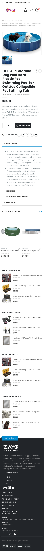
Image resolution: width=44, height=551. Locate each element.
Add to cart (24, 126)
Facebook (19, 135)
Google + (32, 135)
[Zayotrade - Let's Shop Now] (10, 10)
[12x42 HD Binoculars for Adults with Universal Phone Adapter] (6, 320)
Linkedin (15, 534)
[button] (34, 211)
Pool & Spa (5, 248)
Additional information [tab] (17, 197)
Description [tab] (11, 143)
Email (36, 135)
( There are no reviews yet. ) (22, 94)
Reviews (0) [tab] (11, 202)
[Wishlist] (31, 10)
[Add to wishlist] (20, 249)
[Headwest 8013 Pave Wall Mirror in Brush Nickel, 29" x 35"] (6, 340)
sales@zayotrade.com (10, 530)
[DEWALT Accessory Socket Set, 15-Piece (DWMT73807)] (6, 288)
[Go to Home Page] (3, 20)
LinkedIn (27, 135)
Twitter (23, 135)
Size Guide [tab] (10, 191)
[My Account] (25, 10)
